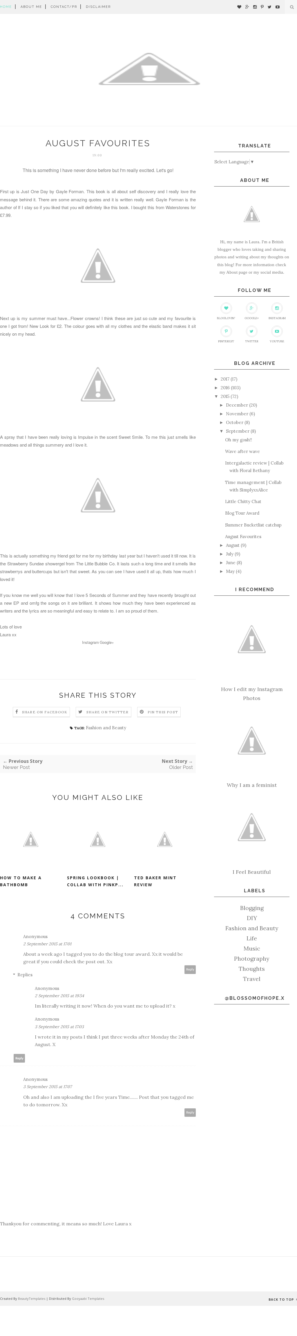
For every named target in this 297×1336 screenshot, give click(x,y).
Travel (251, 978)
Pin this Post (163, 712)
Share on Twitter (107, 712)
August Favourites (243, 536)
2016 (225, 387)
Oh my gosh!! (238, 440)
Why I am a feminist (252, 785)
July (229, 554)
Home (6, 7)
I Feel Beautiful (252, 872)
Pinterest (226, 341)
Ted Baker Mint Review (155, 881)
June (231, 562)
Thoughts (252, 968)
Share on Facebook (44, 712)
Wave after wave (242, 451)
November (237, 413)
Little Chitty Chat (243, 501)
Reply (190, 969)
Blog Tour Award (242, 513)
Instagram (90, 642)
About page (236, 272)
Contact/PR (64, 7)
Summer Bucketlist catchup (253, 525)
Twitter (251, 341)
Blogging (252, 907)
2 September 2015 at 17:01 (47, 943)
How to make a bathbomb (21, 881)
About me (31, 7)
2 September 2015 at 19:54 (59, 995)
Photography (251, 958)
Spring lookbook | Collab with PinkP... (95, 881)
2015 (225, 396)
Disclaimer (98, 7)
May (230, 571)
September (237, 431)
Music (252, 948)
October (234, 422)
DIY (252, 918)
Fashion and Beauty (106, 727)
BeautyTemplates (31, 1298)
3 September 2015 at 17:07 (47, 1086)
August (233, 545)
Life (252, 938)
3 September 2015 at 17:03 (59, 1026)
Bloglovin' (226, 318)
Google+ (107, 642)
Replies (24, 974)
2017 (225, 379)
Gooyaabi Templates (88, 1298)
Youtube (277, 341)
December (237, 405)
